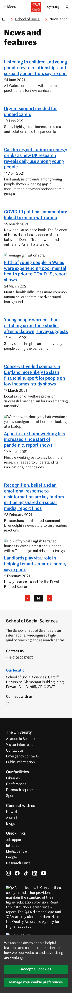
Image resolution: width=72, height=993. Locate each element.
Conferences (16, 784)
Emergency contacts (22, 756)
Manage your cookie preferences (36, 982)
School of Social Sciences (35, 19)
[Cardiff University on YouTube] (43, 873)
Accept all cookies (36, 969)
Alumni (11, 818)
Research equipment (22, 790)
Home (7, 19)
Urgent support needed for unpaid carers (30, 112)
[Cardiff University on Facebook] (17, 873)
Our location (16, 670)
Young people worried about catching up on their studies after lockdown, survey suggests (36, 326)
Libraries (13, 778)
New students (17, 812)
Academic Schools (20, 739)
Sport (10, 796)
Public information (20, 762)
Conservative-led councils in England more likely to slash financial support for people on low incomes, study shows (34, 375)
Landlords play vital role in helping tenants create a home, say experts (35, 564)
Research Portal (18, 863)
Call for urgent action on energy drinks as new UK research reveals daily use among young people (35, 158)
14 (38, 598)
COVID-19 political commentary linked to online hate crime (35, 215)
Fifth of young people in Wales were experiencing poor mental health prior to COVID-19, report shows (35, 271)
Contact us (14, 750)
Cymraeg (53, 6)
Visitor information (20, 745)
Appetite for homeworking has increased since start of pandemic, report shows (34, 440)
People (11, 857)
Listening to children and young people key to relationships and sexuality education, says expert (35, 68)
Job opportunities (19, 840)
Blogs (10, 823)
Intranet (12, 846)
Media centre (16, 851)
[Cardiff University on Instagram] (8, 873)
